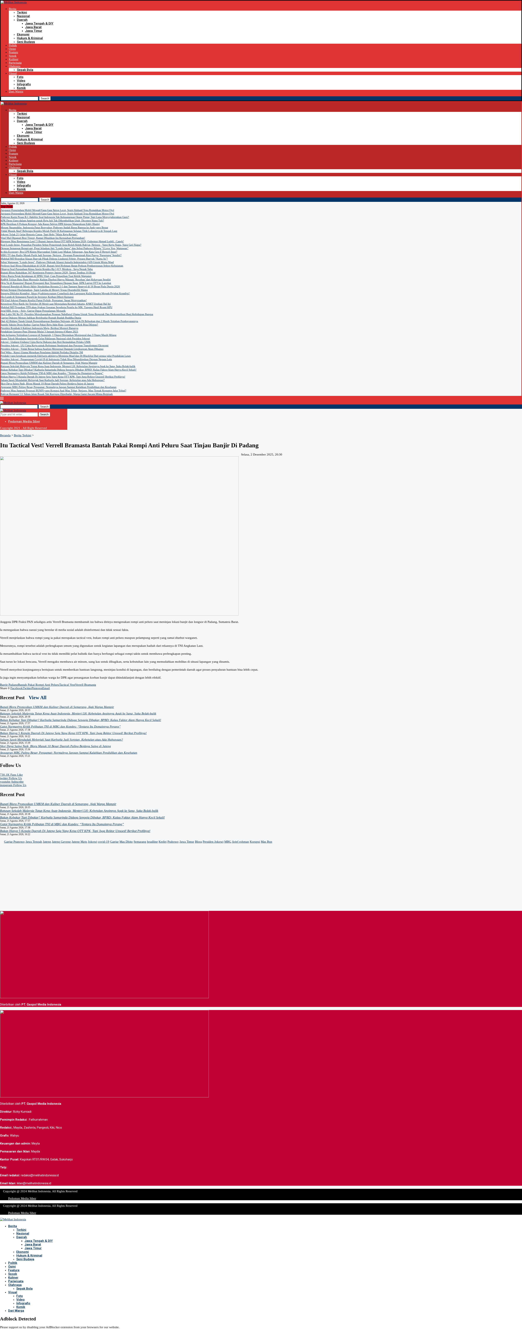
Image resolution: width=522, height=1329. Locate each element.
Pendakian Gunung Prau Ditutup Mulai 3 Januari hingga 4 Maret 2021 (39, 331)
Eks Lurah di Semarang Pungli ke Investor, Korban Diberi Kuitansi (37, 296)
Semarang (140, 841)
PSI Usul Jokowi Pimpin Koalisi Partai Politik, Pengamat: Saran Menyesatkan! (44, 300)
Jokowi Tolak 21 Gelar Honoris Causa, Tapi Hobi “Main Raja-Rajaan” (39, 234)
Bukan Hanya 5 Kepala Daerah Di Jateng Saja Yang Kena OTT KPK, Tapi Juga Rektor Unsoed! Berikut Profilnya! (63, 376)
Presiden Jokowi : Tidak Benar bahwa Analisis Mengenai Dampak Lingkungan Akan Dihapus (52, 348)
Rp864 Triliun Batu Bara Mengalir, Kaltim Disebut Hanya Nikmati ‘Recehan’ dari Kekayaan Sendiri (56, 279)
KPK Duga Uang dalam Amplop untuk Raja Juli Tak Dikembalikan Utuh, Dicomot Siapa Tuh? (52, 220)
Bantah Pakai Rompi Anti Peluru (38, 684)
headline (152, 841)
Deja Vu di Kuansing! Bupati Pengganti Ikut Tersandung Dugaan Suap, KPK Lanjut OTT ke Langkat (56, 282)
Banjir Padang (9, 684)
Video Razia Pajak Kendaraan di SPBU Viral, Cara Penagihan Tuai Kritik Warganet (46, 276)
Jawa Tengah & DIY (39, 23)
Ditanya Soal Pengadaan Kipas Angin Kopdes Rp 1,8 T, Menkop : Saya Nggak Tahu (47, 269)
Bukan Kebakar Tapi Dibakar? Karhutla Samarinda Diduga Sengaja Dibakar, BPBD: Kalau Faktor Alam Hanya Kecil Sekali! (68, 369)
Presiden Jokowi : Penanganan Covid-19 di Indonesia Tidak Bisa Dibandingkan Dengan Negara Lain (56, 359)
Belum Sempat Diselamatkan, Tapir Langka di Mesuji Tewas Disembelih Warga (44, 289)
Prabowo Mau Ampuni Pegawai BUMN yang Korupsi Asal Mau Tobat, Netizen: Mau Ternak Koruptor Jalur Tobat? (63, 390)
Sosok (13, 55)
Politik (13, 45)
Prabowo (173, 841)
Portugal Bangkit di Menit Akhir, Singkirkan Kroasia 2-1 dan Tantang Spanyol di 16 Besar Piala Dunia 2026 (60, 286)
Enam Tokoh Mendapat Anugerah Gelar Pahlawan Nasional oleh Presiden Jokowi (45, 338)
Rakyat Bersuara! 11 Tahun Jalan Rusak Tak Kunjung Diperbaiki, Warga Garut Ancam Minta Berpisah (57, 394)
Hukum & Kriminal (30, 38)
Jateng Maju (79, 841)
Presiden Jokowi (213, 841)
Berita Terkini (22, 435)
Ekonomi (23, 34)
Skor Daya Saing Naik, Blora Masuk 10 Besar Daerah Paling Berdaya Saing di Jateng (47, 383)
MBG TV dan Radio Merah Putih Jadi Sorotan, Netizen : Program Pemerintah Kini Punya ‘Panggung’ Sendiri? (61, 255)
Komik (21, 88)
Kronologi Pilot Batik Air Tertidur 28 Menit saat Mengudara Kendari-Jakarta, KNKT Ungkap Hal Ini (56, 303)
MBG (227, 841)
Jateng (47, 841)
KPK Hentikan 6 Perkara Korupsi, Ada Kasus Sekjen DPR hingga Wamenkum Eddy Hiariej (50, 224)
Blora (198, 841)
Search (45, 98)
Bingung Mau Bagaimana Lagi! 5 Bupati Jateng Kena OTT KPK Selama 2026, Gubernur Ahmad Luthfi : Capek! (62, 241)
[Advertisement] (122, 882)
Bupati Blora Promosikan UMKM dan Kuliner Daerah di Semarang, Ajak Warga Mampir (49, 362)
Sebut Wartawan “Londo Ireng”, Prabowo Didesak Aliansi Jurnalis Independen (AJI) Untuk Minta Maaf (57, 262)
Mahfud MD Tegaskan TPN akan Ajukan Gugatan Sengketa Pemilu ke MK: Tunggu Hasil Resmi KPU (56, 307)
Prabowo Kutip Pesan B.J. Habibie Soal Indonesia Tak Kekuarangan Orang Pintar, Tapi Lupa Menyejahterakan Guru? (65, 217)
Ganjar (114, 841)
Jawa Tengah (33, 841)
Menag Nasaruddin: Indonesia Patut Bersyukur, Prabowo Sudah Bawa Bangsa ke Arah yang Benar (54, 227)
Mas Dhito (126, 841)
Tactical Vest (67, 684)
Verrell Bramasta (85, 684)
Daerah (22, 20)
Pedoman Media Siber (24, 421)
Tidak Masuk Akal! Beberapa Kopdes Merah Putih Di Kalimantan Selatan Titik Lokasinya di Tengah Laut (59, 230)
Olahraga (14, 66)
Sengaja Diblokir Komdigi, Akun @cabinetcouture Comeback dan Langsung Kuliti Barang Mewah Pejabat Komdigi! (65, 293)
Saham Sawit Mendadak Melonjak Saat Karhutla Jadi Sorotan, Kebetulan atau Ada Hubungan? (53, 380)
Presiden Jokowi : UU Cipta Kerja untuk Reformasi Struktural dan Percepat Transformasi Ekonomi (54, 345)
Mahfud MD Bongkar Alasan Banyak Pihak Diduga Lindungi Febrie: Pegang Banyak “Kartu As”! (54, 258)
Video (21, 80)
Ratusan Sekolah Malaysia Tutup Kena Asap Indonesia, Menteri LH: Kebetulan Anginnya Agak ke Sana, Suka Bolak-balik (68, 366)
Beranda (5, 435)
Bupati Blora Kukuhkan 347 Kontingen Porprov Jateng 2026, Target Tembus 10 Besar (48, 272)
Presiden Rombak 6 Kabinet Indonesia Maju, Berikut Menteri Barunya (39, 328)
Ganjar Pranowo (14, 841)
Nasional (23, 16)
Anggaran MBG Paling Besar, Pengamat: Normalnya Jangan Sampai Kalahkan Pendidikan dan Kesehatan (58, 387)
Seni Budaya (26, 42)
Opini (12, 48)
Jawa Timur (33, 31)
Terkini (22, 12)
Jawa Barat (33, 27)
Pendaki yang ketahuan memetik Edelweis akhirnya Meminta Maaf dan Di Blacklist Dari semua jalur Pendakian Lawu (66, 355)
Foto (20, 77)
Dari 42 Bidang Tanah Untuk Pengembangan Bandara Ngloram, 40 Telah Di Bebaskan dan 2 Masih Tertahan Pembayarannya (69, 321)
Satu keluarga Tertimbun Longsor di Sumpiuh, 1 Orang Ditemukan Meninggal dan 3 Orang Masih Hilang (58, 335)
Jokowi (92, 841)
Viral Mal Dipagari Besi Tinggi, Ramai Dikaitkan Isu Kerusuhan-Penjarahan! (43, 237)
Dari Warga (16, 91)
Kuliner (13, 59)
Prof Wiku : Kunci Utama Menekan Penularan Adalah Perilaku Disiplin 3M (42, 352)
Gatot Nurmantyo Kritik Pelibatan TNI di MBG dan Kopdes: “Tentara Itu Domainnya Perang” (52, 373)
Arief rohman (240, 841)
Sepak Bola (25, 70)
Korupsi (255, 841)
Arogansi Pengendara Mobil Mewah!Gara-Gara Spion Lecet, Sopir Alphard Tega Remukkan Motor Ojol (57, 210)
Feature (13, 52)
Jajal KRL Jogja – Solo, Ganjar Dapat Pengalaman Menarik (33, 310)
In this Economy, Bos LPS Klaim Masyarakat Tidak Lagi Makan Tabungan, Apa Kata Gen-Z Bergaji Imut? (59, 251)
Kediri (163, 841)
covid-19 (103, 841)
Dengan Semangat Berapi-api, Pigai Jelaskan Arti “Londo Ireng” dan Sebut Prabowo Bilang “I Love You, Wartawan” (64, 248)
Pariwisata (15, 62)
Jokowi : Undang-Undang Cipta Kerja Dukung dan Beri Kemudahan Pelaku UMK (46, 341)
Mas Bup (266, 841)
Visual (13, 73)
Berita (12, 8)
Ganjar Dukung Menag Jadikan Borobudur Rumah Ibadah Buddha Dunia (41, 317)
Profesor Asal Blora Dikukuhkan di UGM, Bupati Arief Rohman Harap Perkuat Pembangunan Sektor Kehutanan (62, 265)
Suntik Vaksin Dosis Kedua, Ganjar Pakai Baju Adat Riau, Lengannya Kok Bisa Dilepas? (49, 324)
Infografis (24, 84)
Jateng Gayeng (61, 841)
